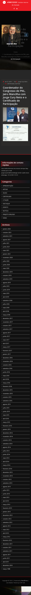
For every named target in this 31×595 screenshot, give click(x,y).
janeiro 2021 (7, 254)
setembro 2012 (7, 522)
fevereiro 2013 (7, 508)
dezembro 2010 (7, 565)
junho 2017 (6, 336)
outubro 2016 (7, 365)
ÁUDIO (5, 193)
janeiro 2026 (7, 229)
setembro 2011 (7, 551)
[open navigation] (26, 34)
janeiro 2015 (7, 429)
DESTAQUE (6, 204)
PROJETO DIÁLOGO (9, 214)
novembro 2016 (8, 361)
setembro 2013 (7, 483)
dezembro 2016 (7, 358)
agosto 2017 (7, 333)
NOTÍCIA (17, 83)
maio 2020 (6, 268)
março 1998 (6, 569)
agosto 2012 (7, 526)
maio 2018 (6, 308)
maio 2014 (6, 458)
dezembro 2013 (7, 472)
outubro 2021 (7, 232)
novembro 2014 (8, 436)
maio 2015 (6, 415)
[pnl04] (15, 132)
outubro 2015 (7, 397)
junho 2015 (6, 411)
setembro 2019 (7, 279)
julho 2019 (6, 286)
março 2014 (6, 465)
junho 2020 (6, 265)
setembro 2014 (7, 444)
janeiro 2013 (7, 512)
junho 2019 (6, 290)
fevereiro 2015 (7, 426)
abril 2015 (6, 419)
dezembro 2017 (7, 318)
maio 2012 (6, 529)
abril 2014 (6, 461)
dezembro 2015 (7, 390)
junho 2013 (6, 494)
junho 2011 (6, 558)
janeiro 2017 (7, 354)
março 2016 (6, 383)
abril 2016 (6, 379)
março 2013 (6, 504)
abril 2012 (6, 533)
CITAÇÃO (6, 200)
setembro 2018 (7, 300)
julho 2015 (6, 408)
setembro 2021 (7, 236)
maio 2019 (6, 293)
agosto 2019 (7, 283)
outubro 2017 (7, 325)
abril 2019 (6, 297)
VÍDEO (5, 218)
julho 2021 (6, 243)
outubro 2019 (7, 275)
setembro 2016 (7, 368)
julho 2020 (6, 261)
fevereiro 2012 (7, 540)
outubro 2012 (7, 519)
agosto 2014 (7, 447)
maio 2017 (6, 340)
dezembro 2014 (7, 433)
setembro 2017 (7, 329)
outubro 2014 (7, 440)
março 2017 (6, 347)
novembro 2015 (8, 393)
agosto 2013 (7, 487)
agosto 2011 (7, 555)
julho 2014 (6, 451)
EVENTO (5, 207)
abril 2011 (6, 562)
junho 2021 (6, 247)
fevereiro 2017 (7, 351)
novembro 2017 (8, 322)
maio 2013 (6, 497)
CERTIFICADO (11, 83)
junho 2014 (6, 454)
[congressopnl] (15, 114)
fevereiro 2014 (7, 469)
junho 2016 (6, 372)
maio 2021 (6, 250)
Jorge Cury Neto (22, 81)
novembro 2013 (8, 476)
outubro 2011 (7, 547)
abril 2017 (6, 343)
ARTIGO (5, 189)
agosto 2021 (7, 240)
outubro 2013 (7, 479)
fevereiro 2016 (7, 386)
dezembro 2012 (7, 515)
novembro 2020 (8, 257)
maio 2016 (6, 376)
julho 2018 (6, 304)
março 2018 (6, 315)
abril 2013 (6, 501)
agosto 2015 (7, 404)
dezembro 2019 (7, 272)
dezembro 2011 (7, 544)
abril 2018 (6, 311)
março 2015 (6, 422)
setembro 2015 (7, 401)
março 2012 (6, 537)
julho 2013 (6, 490)
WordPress (24, 580)
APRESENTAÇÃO (8, 186)
